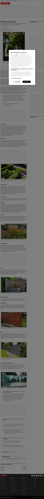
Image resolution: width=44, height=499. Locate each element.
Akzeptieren (26, 81)
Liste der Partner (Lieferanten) (16, 78)
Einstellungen (17, 81)
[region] (22, 67)
